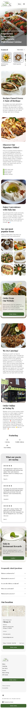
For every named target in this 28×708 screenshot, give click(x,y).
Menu (19, 4)
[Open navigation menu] (24, 4)
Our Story (5, 668)
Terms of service (6, 685)
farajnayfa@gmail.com (8, 638)
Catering (4, 666)
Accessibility (5, 688)
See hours (21, 643)
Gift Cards (5, 675)
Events (4, 670)
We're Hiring (5, 672)
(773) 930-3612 (6, 635)
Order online (13, 647)
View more (5, 475)
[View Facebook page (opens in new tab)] (3, 695)
